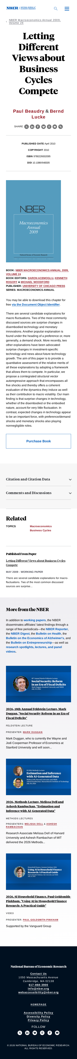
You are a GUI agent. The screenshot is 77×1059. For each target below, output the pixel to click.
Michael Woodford (35, 281)
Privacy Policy (38, 1020)
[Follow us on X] (20, 1033)
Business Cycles (40, 530)
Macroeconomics (41, 526)
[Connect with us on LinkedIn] (27, 1033)
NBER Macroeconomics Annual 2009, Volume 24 (35, 21)
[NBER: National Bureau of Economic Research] (21, 8)
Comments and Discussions (28, 493)
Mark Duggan (33, 732)
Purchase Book (38, 441)
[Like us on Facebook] (49, 1033)
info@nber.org (38, 988)
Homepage (39, 1004)
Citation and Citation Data (28, 479)
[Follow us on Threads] (42, 1033)
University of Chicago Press (44, 285)
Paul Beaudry (28, 111)
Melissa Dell (34, 824)
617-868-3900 (38, 984)
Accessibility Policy (38, 1012)
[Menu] (67, 8)
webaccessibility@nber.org (38, 992)
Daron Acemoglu (40, 278)
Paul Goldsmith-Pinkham (40, 919)
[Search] (56, 8)
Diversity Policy (38, 1016)
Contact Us (38, 973)
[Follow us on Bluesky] (35, 1033)
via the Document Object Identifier (36, 304)
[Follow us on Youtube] (57, 1033)
